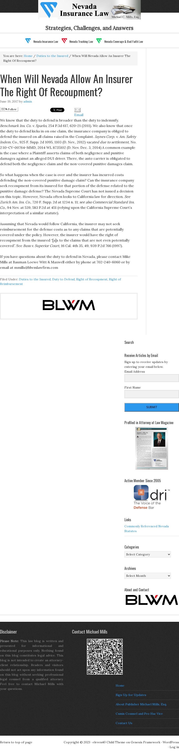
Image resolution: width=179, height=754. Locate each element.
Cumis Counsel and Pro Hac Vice (139, 714)
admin (27, 101)
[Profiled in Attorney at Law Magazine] (151, 448)
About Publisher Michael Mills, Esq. (141, 704)
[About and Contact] (151, 600)
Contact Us (124, 723)
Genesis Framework (145, 742)
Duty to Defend (63, 279)
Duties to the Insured (35, 279)
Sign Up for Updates (131, 695)
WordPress (171, 742)
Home (120, 685)
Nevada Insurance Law (45, 41)
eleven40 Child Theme (109, 742)
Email (78, 115)
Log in (174, 747)
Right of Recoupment (91, 279)
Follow (12, 109)
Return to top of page (16, 742)
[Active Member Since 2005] (151, 497)
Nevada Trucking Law (81, 41)
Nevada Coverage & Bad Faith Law (123, 41)
